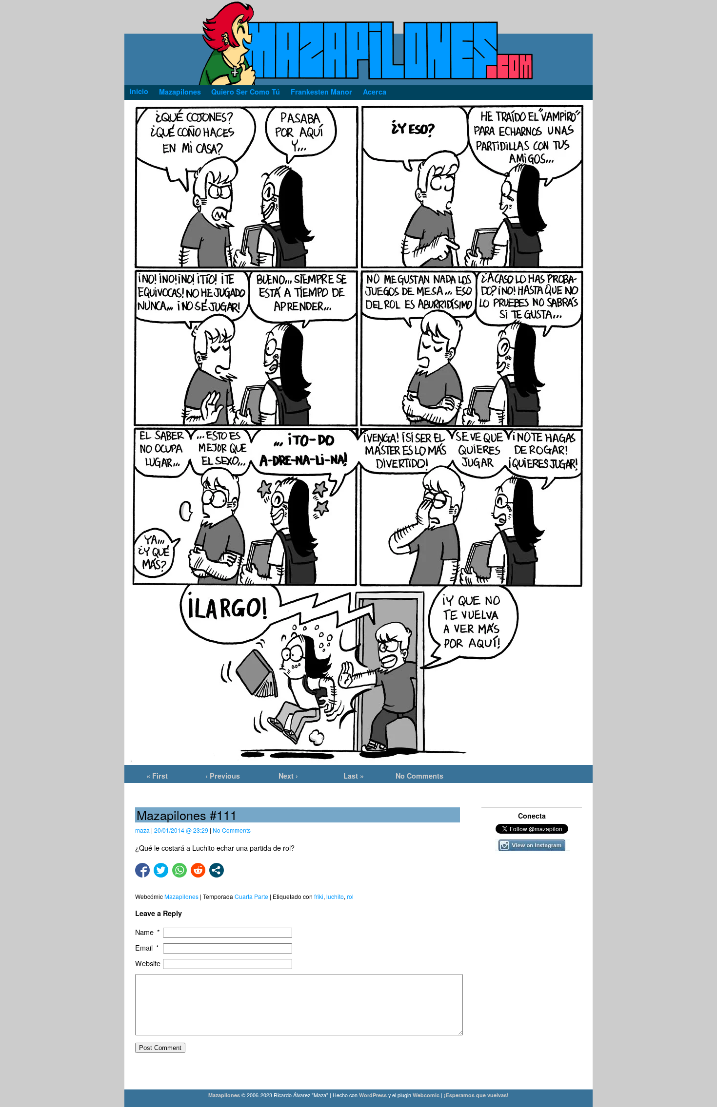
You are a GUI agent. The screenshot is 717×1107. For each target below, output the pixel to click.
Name (147, 932)
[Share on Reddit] (198, 870)
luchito (335, 896)
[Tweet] (161, 870)
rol (350, 896)
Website (147, 963)
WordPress (373, 1095)
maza (142, 830)
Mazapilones (224, 1095)
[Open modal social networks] (216, 870)
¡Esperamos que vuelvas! (476, 1095)
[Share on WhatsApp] (179, 870)
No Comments (419, 776)
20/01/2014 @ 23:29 (181, 830)
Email (147, 948)
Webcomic (426, 1095)
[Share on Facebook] (142, 870)
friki (318, 896)
